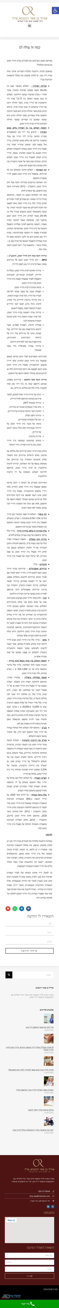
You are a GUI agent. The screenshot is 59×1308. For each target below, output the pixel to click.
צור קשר (25, 1303)
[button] (29, 25)
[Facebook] (52, 1206)
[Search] (8, 974)
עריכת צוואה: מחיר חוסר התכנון (41, 1109)
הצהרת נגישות (48, 1289)
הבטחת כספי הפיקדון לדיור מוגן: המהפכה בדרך (35, 1089)
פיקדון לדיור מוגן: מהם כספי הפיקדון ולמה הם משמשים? (31, 1069)
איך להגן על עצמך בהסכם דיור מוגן (40, 1027)
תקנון (56, 1289)
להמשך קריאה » (49, 1030)
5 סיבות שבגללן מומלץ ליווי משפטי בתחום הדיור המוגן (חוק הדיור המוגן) (30, 1048)
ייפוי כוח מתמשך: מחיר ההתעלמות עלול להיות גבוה (33, 1130)
